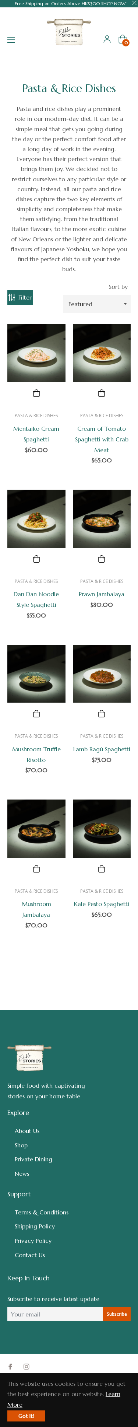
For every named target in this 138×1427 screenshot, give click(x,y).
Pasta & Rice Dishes (36, 415)
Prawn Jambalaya (101, 594)
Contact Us (30, 1255)
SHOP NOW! (114, 3)
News (22, 1173)
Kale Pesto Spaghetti (101, 903)
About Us (27, 1130)
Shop (21, 1145)
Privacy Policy (33, 1240)
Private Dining (33, 1159)
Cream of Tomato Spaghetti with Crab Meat (101, 439)
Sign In (107, 39)
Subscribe (117, 1314)
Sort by (118, 286)
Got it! (26, 1416)
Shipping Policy (35, 1226)
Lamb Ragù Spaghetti (101, 749)
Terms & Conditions (41, 1212)
